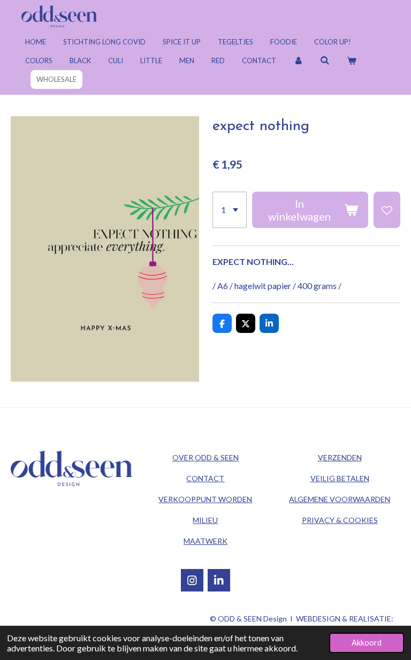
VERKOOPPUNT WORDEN (205, 499)
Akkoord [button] (367, 642)
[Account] (298, 60)
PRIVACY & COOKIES (340, 520)
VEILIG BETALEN (339, 478)
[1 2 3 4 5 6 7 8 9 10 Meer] (229, 210)
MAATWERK (205, 540)
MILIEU (205, 520)
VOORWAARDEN (339, 499)
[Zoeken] (324, 60)
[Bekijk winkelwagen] (351, 60)
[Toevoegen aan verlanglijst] (387, 210)
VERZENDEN (340, 457)
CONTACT (205, 478)
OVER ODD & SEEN (205, 457)
